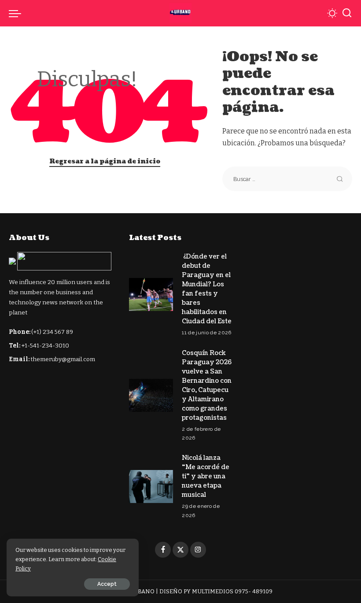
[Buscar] (347, 13)
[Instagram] (198, 550)
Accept (107, 584)
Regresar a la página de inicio (104, 161)
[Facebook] (163, 550)
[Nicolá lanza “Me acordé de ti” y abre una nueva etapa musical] (151, 486)
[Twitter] (180, 550)
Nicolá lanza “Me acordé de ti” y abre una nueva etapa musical (205, 476)
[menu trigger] (17, 13)
